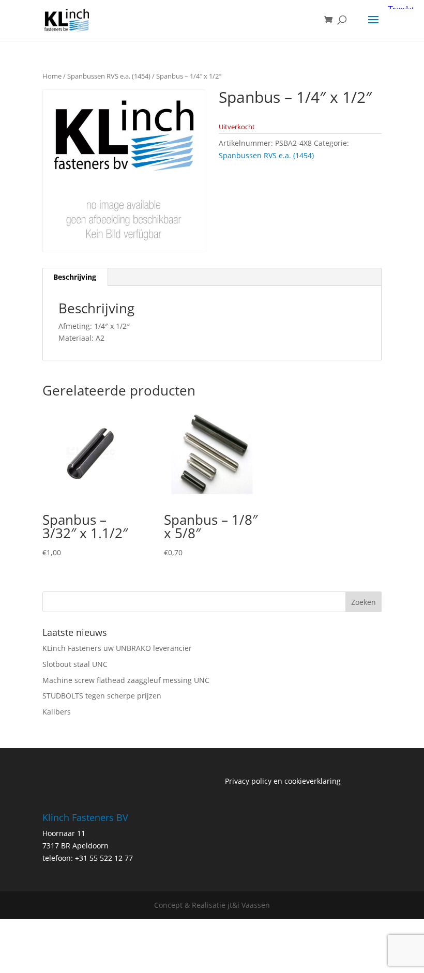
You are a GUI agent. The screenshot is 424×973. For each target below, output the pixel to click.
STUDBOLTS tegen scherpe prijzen (101, 696)
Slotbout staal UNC (75, 664)
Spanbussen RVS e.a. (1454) (108, 76)
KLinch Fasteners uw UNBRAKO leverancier (117, 648)
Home (52, 76)
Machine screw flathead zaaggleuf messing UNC (125, 680)
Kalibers (56, 712)
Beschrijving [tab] (74, 277)
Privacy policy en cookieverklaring (283, 781)
